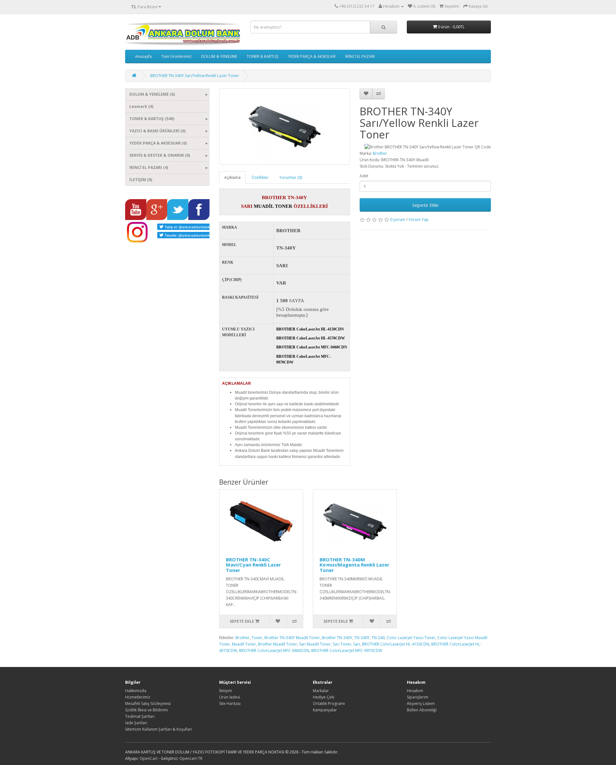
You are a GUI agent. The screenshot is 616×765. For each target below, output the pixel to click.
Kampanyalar (325, 710)
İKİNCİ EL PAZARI (360, 56)
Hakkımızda (135, 690)
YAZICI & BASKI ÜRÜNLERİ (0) (157, 131)
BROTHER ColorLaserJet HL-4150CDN (395, 644)
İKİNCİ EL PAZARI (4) (148, 167)
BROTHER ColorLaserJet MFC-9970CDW (346, 650)
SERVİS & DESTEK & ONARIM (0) (159, 155)
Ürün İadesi (229, 697)
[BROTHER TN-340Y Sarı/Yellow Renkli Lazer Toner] (284, 126)
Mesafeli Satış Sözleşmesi (148, 703)
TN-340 (378, 637)
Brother (380, 153)
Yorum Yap (418, 219)
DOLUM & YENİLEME (219, 56)
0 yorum (397, 219)
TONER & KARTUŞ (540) (151, 118)
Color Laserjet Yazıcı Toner (411, 637)
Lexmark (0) (141, 106)
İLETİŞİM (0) (140, 179)
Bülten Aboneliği (422, 710)
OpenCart (149, 758)
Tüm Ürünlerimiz (176, 56)
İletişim (225, 690)
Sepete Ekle (425, 205)
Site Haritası (230, 703)
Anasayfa (143, 56)
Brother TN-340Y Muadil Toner (292, 637)
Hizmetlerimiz (137, 697)
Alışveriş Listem (421, 703)
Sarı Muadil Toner (315, 644)
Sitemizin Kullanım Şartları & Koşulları (158, 729)
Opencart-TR (190, 758)
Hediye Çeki (323, 697)
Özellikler (260, 177)
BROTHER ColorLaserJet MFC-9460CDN (274, 650)
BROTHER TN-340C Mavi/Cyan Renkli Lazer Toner (253, 564)
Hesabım (415, 690)
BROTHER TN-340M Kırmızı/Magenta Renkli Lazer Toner (354, 564)
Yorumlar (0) (290, 177)
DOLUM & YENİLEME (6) (152, 94)
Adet (364, 176)
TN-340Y (362, 637)
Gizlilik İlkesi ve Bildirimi (146, 710)
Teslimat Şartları (140, 716)
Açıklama (232, 177)
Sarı (356, 644)
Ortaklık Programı (329, 703)
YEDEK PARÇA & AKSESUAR (312, 56)
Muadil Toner (244, 644)
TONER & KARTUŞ (262, 56)
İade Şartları (136, 722)
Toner (257, 637)
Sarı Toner (342, 644)
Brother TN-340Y (337, 637)
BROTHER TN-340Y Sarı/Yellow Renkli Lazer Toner (194, 75)
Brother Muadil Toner (277, 644)
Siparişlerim (417, 697)
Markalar (321, 690)
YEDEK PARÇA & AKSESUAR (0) (158, 143)
